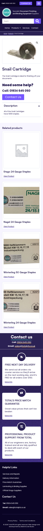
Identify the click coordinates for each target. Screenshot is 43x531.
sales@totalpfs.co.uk (25, 346)
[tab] (21, 106)
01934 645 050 (10, 3)
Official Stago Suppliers (12, 490)
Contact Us (25, 3)
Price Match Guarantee (12, 482)
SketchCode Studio (27, 526)
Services (26, 28)
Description (10, 105)
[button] (37, 43)
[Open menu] (38, 3)
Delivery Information (11, 478)
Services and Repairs (11, 474)
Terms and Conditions (27, 521)
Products (15, 28)
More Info (8, 382)
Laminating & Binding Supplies (15, 486)
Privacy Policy (12, 521)
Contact (34, 28)
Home (7, 28)
